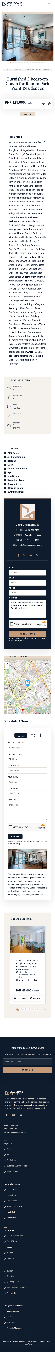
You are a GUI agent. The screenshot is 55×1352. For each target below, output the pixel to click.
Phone (12, 588)
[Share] (49, 103)
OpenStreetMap (42, 713)
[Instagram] (13, 1115)
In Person (21, 735)
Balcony (11, 460)
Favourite (21, 998)
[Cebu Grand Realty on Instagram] (36, 555)
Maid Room (13, 476)
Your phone (13, 788)
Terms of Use (45, 1341)
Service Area (14, 484)
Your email (13, 777)
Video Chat (33, 735)
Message (13, 598)
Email (11, 578)
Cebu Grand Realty (27, 524)
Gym (9, 472)
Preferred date (15, 743)
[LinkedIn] (21, 1115)
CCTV (10, 464)
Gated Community (17, 468)
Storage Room (15, 488)
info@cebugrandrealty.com (31, 545)
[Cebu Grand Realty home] (14, 1093)
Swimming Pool (15, 491)
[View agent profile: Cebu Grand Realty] (27, 512)
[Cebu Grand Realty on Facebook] (18, 555)
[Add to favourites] (44, 104)
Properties (18, 70)
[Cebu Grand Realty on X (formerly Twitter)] (24, 555)
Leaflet (35, 713)
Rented (27, 114)
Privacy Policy (19, 641)
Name (11, 568)
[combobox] (27, 759)
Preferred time (15, 754)
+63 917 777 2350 (33, 535)
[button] (49, 4)
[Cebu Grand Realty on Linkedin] (30, 555)
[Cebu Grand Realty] (12, 4)
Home (7, 70)
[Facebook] (6, 1115)
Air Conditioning (16, 457)
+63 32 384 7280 (31, 530)
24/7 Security (14, 453)
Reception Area (15, 480)
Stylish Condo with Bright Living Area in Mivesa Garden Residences (27, 965)
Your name (13, 765)
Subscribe (27, 1070)
